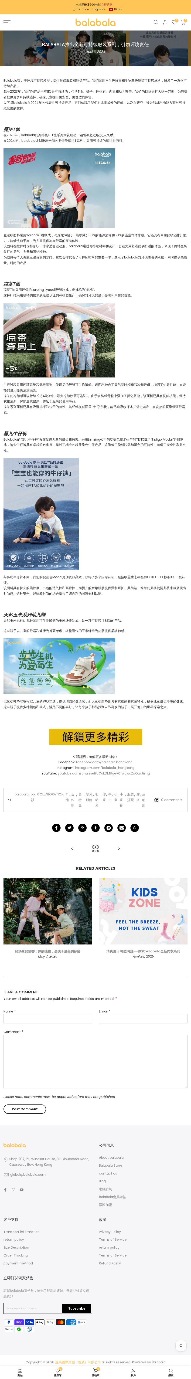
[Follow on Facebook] (5, 1189)
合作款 (72, 800)
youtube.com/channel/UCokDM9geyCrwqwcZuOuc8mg (104, 773)
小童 (115, 797)
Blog (102, 1181)
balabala (22, 794)
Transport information (21, 1232)
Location (83, 9)
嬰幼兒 (97, 800)
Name (9, 1011)
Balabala (159, 1362)
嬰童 (104, 797)
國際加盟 (105, 1204)
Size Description (16, 1247)
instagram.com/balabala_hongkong (104, 767)
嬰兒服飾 (89, 797)
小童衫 (121, 800)
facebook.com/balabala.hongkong (104, 762)
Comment (13, 1031)
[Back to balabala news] (95, 849)
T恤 (67, 797)
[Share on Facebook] (56, 828)
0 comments (172, 800)
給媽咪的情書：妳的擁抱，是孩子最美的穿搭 (47, 951)
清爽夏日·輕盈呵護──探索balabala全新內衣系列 (143, 951)
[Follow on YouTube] (22, 1189)
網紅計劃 (105, 1189)
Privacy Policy (110, 1232)
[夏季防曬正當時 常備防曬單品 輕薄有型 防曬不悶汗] (118, 849)
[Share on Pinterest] (82, 828)
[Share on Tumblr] (95, 828)
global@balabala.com (28, 1174)
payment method (18, 1263)
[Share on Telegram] (108, 828)
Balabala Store (110, 1165)
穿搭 (138, 797)
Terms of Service (113, 1239)
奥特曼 (80, 800)
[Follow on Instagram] (13, 1189)
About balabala (111, 1157)
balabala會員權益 (112, 1197)
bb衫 (33, 797)
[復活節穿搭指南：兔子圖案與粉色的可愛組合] (72, 849)
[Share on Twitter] (69, 828)
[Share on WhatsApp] (134, 828)
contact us (108, 1173)
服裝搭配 (130, 797)
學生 (110, 797)
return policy (13, 1239)
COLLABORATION (50, 794)
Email (104, 1011)
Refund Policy (110, 1263)
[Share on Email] (121, 828)
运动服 (143, 800)
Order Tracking (15, 1255)
